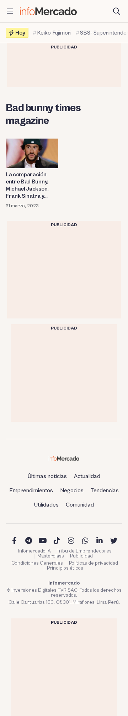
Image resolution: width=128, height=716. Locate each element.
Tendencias (105, 490)
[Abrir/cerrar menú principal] (9, 11)
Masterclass (50, 556)
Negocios (72, 490)
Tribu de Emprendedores (84, 551)
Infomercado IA (34, 551)
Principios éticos (65, 568)
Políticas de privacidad (93, 563)
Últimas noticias (47, 476)
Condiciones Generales (37, 563)
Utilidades (46, 505)
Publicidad (81, 556)
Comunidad (80, 505)
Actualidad (87, 476)
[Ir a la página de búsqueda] (116, 11)
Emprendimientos (31, 490)
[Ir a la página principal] (48, 11)
